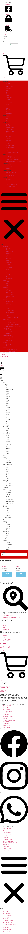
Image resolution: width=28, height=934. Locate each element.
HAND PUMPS (5, 182)
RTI (7, 85)
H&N (7, 120)
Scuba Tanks (9, 165)
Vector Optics (10, 175)
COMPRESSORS (6, 306)
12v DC (8, 143)
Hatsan (8, 101)
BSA (7, 111)
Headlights (9, 156)
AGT (7, 90)
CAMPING (5, 149)
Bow (7, 181)
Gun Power (9, 102)
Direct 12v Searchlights (12, 159)
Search (5, 36)
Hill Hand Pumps (10, 186)
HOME (3, 643)
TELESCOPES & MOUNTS (7, 170)
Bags (7, 124)
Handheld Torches (11, 158)
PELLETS (4, 115)
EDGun (8, 92)
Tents (7, 150)
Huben (8, 99)
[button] (14, 216)
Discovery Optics (11, 172)
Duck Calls (9, 126)
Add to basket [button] (7, 574)
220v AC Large (10, 147)
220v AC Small (10, 145)
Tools (7, 133)
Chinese (8, 138)
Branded (8, 140)
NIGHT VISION (5, 134)
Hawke (8, 174)
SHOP (3, 691)
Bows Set (8, 179)
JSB (7, 118)
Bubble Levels (10, 127)
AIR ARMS (9, 113)
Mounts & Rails (10, 131)
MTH (7, 117)
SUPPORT (5, 687)
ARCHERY (5, 177)
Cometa (8, 110)
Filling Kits (9, 166)
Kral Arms (8, 94)
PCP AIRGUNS (5, 81)
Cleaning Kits (9, 129)
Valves (8, 168)
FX (6, 106)
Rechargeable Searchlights (13, 161)
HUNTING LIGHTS (6, 154)
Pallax (7, 95)
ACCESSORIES (6, 122)
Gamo (7, 104)
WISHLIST (5, 647)
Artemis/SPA (9, 86)
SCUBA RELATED (6, 163)
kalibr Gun (9, 97)
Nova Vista (9, 88)
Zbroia (8, 83)
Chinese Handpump (11, 184)
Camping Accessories (12, 152)
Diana (7, 108)
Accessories (9, 136)
